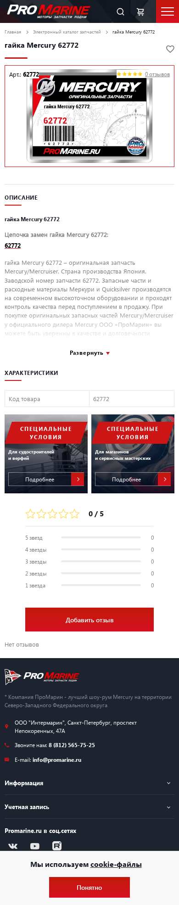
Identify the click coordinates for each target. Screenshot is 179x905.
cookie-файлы (116, 864)
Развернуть (87, 352)
